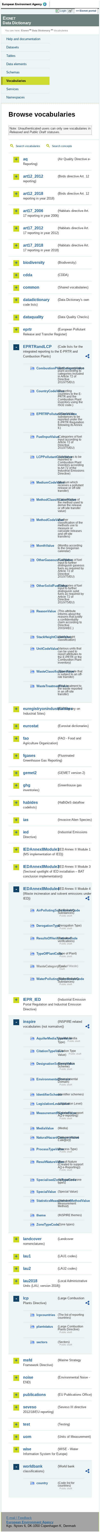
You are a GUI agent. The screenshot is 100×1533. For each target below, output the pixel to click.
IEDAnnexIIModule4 (40, 889)
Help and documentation (23, 39)
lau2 (27, 1268)
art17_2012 (33, 228)
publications (34, 1395)
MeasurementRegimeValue (46, 1113)
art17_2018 (33, 245)
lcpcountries (45, 1315)
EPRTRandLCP (37, 347)
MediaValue (45, 1128)
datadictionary (36, 300)
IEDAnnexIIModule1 (40, 849)
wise (27, 1449)
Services (12, 89)
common (31, 287)
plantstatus (44, 1326)
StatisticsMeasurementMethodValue (46, 1201)
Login (63, 10)
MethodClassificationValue (46, 500)
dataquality (33, 317)
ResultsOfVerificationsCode (46, 938)
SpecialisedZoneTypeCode (46, 1180)
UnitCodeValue (46, 648)
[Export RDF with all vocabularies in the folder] (87, 357)
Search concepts (62, 146)
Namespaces (15, 97)
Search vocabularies (28, 146)
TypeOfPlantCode (46, 953)
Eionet (25, 30)
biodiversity (34, 262)
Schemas (13, 72)
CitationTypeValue (46, 1051)
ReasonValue (46, 611)
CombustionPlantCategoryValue (46, 368)
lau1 (27, 1256)
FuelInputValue (46, 437)
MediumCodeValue (46, 482)
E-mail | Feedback (19, 1518)
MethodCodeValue (46, 520)
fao (26, 738)
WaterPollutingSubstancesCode (46, 979)
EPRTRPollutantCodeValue (46, 414)
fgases (29, 756)
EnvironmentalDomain (46, 1079)
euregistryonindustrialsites (40, 709)
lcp (26, 1298)
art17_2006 (33, 211)
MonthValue (45, 545)
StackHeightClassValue (46, 637)
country (42, 1483)
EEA (26, 4)
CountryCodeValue (46, 391)
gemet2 (30, 773)
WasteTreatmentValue (46, 686)
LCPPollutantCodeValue (46, 457)
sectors (41, 1342)
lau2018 (30, 1281)
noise (28, 1377)
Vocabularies (16, 81)
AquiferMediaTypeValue (46, 1038)
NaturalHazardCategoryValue (46, 1137)
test (26, 1424)
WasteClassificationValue (46, 671)
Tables (11, 56)
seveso (29, 1407)
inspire (29, 1022)
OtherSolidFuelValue (46, 586)
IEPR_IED (32, 999)
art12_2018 (33, 193)
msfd (27, 1360)
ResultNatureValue (46, 1162)
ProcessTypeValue (46, 1149)
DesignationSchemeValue (46, 1063)
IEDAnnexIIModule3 (40, 867)
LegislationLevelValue (46, 1104)
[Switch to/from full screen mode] (71, 11)
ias (25, 820)
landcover (32, 1239)
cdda (27, 275)
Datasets (12, 47)
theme (41, 1215)
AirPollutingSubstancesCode (46, 910)
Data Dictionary (41, 30)
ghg (26, 785)
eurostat (30, 726)
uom (27, 1437)
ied (26, 832)
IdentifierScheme (46, 1094)
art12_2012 (33, 176)
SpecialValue (46, 1192)
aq (25, 159)
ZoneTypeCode (46, 1224)
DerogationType (46, 925)
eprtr (27, 329)
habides (30, 802)
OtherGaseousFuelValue (46, 560)
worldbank (32, 1466)
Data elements (16, 64)
